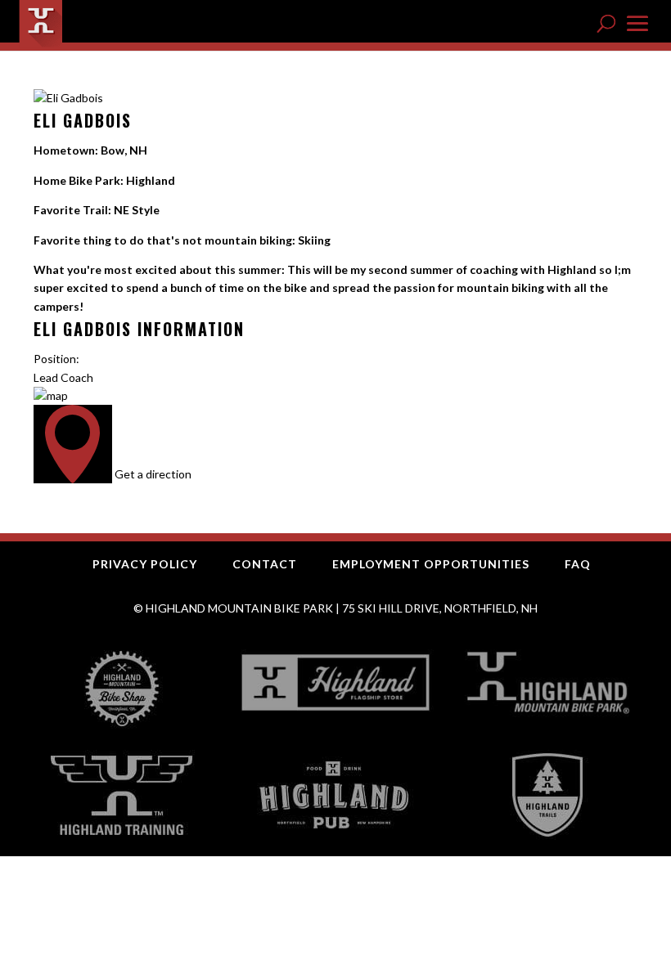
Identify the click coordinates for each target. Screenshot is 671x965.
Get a (153, 474)
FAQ (578, 564)
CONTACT (264, 564)
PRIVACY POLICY (144, 564)
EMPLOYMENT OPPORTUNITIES (430, 564)
